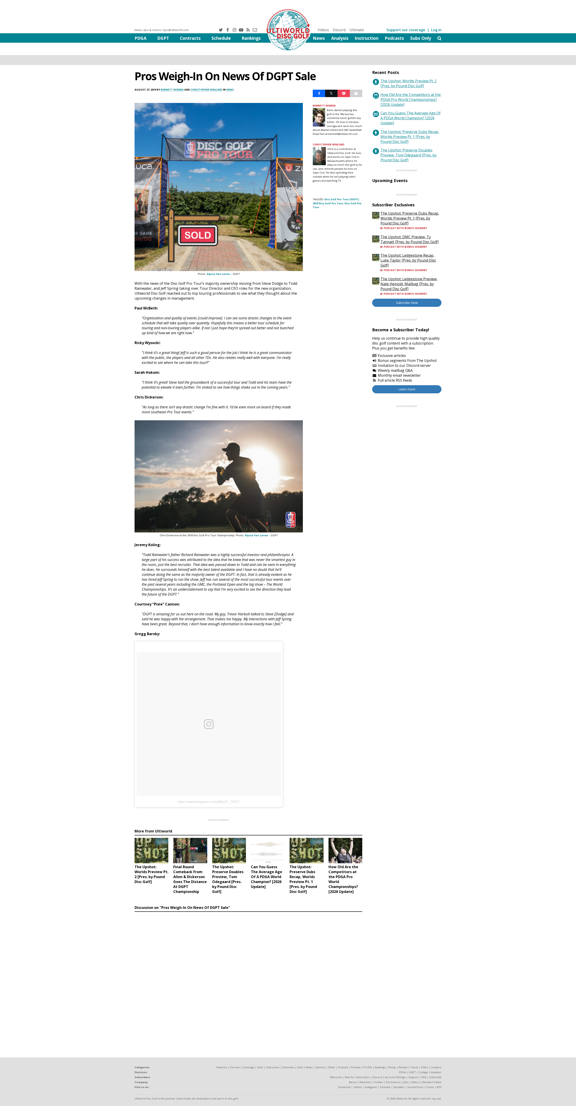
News (319, 38)
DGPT (163, 38)
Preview (356, 1067)
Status (414, 1082)
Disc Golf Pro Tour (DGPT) (341, 199)
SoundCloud (415, 1087)
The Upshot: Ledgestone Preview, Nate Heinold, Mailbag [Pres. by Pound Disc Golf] (408, 283)
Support (413, 1077)
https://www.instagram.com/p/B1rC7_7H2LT (209, 801)
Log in (436, 29)
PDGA (140, 38)
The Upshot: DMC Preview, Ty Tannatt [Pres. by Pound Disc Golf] (409, 239)
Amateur (436, 1072)
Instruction (366, 38)
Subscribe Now (407, 302)
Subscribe (435, 1077)
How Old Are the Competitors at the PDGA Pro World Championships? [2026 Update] (410, 99)
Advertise (365, 1082)
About (352, 1082)
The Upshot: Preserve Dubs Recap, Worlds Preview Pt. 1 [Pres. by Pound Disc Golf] (409, 136)
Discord (339, 29)
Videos (323, 29)
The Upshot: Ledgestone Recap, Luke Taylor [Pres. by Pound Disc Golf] (408, 260)
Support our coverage (406, 29)
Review (403, 1067)
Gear (260, 1067)
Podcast (343, 1067)
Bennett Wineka (172, 89)
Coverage (248, 1067)
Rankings (251, 38)
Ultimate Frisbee (431, 1082)
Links (300, 1067)
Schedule (221, 38)
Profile (368, 1067)
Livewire (436, 1067)
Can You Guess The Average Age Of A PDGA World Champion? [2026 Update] (410, 118)
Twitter (357, 1087)
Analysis (340, 38)
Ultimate (356, 29)
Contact (378, 1082)
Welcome (336, 1077)
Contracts (190, 38)
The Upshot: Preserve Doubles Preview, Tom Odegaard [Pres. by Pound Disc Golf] (408, 155)
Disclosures (393, 1082)
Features (221, 1067)
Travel (414, 1067)
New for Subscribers (357, 1077)
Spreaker (399, 1087)
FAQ (423, 1077)
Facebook (344, 1087)
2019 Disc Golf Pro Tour (328, 203)
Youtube (385, 1087)
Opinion (320, 1067)
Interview (288, 1067)
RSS (439, 1087)
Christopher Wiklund (206, 89)
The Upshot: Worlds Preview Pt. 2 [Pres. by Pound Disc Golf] (408, 83)
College (423, 1072)
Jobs (405, 1082)
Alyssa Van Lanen (218, 274)
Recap (392, 1067)
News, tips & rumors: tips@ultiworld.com (162, 30)
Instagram (371, 1087)
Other (331, 1067)
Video (424, 1067)
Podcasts (394, 38)
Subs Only (420, 38)
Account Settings (395, 1077)
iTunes (430, 1087)
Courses (235, 1067)
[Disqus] (248, 975)
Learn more (406, 389)
